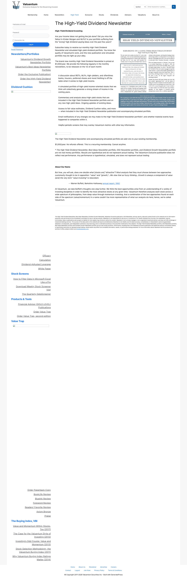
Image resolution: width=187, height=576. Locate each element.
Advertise (103, 567)
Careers (113, 567)
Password (16, 32)
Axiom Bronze (43, 511)
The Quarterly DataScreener (36, 294)
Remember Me (19, 40)
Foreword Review (42, 503)
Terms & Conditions (115, 570)
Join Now (87, 570)
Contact (68, 570)
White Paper (44, 268)
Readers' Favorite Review (38, 507)
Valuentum (30, 4)
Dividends (114, 15)
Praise (47, 516)
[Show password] (48, 35)
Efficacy (47, 255)
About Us (155, 15)
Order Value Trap (42, 311)
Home (46, 15)
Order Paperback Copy (39, 490)
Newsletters (59, 15)
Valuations (142, 15)
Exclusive (88, 15)
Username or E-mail (19, 24)
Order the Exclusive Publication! (34, 74)
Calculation (45, 260)
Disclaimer (92, 567)
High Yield (75, 15)
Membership (32, 15)
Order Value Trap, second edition (34, 316)
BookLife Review (42, 494)
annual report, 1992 (111, 183)
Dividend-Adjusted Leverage (36, 264)
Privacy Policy (99, 570)
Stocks (101, 15)
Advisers (128, 15)
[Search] (174, 7)
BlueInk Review (43, 498)
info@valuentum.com (83, 229)
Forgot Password (17, 49)
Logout (77, 570)
